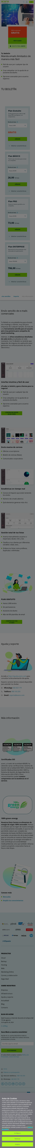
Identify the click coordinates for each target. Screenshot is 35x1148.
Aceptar (17, 1144)
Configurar (17, 1133)
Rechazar (17, 1139)
